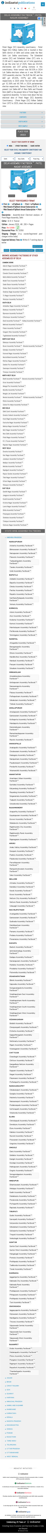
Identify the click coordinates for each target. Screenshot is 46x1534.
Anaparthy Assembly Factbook (23, 811)
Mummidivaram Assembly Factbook (20, 728)
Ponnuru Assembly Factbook (22, 1257)
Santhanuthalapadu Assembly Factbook (21, 599)
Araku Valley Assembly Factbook (24, 847)
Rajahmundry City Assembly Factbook (21, 828)
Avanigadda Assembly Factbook (23, 914)
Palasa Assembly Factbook (21, 692)
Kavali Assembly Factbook (21, 890)
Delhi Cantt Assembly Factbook (14, 411)
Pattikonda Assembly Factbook (23, 631)
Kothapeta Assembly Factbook (23, 719)
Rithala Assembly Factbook (33, 397)
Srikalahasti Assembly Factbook (23, 1227)
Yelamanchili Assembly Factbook (23, 770)
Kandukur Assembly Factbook (22, 887)
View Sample (32, 196)
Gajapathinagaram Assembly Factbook (21, 1036)
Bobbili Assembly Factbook (21, 1023)
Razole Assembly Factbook (21, 740)
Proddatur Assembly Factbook (22, 968)
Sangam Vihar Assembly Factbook (15, 332)
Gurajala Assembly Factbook (22, 1094)
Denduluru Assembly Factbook (23, 1124)
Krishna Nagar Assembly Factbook (15, 503)
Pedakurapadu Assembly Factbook (24, 1105)
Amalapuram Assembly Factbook (23, 712)
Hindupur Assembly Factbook (22, 1188)
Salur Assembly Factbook (20, 875)
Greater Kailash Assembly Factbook (15, 415)
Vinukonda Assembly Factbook (23, 1113)
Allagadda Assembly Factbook (23, 643)
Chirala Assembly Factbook (21, 586)
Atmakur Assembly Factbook (22, 883)
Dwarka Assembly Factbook (13, 451)
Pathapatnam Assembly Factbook (24, 696)
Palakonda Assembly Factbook (23, 859)
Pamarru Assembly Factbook (22, 931)
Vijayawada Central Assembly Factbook (21, 1326)
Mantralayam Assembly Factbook (24, 627)
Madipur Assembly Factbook (13, 462)
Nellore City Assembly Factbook (23, 898)
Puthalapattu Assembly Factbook (24, 1082)
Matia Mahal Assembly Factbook (14, 277)
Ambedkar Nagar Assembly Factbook (16, 306)
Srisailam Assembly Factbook (22, 668)
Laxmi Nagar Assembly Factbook (14, 506)
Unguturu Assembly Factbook (22, 1143)
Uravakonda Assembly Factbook (23, 804)
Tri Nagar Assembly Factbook (13, 295)
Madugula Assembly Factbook (22, 755)
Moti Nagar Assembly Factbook (14, 430)
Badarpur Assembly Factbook (13, 310)
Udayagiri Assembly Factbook (22, 906)
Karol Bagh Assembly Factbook (14, 419)
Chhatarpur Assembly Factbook (14, 317)
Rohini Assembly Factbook (12, 401)
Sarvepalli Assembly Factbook (22, 1219)
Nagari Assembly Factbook (21, 1074)
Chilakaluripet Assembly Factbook (24, 1090)
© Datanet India (23, 1531)
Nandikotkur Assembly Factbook (23, 657)
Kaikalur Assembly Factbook (22, 1132)
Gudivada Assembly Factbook (22, 921)
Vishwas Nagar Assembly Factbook (15, 525)
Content (11, 196)
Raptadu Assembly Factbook (22, 1207)
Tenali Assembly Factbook (21, 1269)
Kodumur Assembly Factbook (22, 620)
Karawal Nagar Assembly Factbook (15, 353)
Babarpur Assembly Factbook (13, 342)
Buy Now (39, 250)
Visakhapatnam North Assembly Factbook (22, 1001)
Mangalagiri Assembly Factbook (23, 1254)
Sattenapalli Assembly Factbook (23, 1109)
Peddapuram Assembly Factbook (23, 1291)
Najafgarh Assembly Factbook (13, 470)
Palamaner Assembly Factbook (23, 1078)
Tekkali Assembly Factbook (21, 704)
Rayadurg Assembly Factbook (22, 792)
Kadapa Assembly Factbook (21, 957)
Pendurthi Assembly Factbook (22, 766)
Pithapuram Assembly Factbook (23, 1295)
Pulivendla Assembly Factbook (23, 972)
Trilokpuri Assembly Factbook (13, 521)
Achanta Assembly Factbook (22, 545)
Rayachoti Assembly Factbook (22, 1367)
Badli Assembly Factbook (12, 379)
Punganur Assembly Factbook (22, 1360)
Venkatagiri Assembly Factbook (23, 1238)
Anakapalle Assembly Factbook (23, 747)
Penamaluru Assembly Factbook (23, 939)
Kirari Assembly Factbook (12, 382)
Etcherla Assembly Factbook (22, 1031)
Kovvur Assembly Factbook (21, 819)
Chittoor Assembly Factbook (22, 1060)
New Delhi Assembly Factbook (13, 433)
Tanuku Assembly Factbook (21, 567)
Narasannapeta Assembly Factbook (20, 687)
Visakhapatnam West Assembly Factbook (22, 1014)
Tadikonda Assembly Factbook (23, 1265)
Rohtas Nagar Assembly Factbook (15, 361)
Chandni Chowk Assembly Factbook (15, 273)
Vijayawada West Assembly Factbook (21, 1339)
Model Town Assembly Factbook (14, 281)
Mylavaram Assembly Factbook (23, 1314)
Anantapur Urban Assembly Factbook (20, 779)
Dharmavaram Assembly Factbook (24, 1184)
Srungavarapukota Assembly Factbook (21, 989)
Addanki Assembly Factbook (22, 579)
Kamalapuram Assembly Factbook (24, 961)
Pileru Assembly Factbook (21, 1356)
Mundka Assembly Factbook (13, 390)
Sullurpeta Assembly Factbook (23, 1231)
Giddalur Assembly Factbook (22, 1155)
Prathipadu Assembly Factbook (23, 1261)
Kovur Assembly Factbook (21, 894)
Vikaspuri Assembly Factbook (13, 485)
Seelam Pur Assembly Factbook (14, 364)
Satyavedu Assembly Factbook (23, 1223)
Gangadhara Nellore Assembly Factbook (22, 1065)
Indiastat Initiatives (23, 1468)
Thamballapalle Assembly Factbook (20, 1372)
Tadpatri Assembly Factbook (22, 800)
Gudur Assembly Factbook (21, 1215)
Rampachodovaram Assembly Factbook (21, 870)
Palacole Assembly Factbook (22, 557)
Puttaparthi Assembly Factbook (23, 1204)
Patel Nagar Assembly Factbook (14, 437)
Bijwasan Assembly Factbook (13, 313)
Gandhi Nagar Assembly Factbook (15, 491)
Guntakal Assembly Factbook (22, 784)
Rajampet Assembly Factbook (22, 1364)
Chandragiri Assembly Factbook (23, 1056)
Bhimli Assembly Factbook (21, 980)
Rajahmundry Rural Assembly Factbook (21, 834)
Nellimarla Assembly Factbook (23, 1041)
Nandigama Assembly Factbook (23, 1318)
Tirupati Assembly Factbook (22, 1234)
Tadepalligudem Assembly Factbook (20, 562)
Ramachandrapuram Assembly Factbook (21, 734)
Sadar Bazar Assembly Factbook (14, 284)
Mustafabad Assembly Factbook (14, 357)
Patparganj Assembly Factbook (14, 514)
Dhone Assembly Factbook (21, 653)
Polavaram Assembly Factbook (23, 1140)
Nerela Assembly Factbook (12, 397)
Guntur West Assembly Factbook (24, 1250)
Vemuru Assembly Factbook (21, 604)
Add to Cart (37, 246)
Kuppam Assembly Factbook (22, 1070)
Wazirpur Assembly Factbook (13, 299)
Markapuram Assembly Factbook (23, 1167)
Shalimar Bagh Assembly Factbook (15, 292)
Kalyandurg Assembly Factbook (23, 788)
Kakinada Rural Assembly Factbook (20, 1285)
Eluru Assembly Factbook (20, 1128)
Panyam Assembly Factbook (22, 664)
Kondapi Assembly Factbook (22, 1163)
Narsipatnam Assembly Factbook (23, 759)
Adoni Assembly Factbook (21, 612)
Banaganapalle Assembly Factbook (20, 648)
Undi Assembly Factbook (20, 571)
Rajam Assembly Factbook (21, 1045)
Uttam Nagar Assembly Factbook (14, 481)
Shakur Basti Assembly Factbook (14, 288)
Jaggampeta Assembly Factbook (23, 1277)
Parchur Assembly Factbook (21, 590)
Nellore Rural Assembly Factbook (24, 902)
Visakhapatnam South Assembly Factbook (22, 1008)
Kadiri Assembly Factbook (21, 1192)
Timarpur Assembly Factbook (13, 372)
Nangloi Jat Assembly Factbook (14, 393)
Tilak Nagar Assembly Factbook (14, 477)
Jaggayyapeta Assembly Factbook (24, 1310)
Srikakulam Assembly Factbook (23, 700)
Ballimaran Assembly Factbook (14, 269)
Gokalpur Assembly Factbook (13, 350)
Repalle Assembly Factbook (22, 594)
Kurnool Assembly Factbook (21, 623)
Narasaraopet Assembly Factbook (24, 1101)
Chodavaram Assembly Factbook (23, 751)
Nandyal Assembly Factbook (22, 660)
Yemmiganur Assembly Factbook (23, 635)
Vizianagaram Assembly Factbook (24, 1049)
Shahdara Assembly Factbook (13, 517)
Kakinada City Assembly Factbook (24, 1281)
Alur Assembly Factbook (20, 616)
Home (6, 250)
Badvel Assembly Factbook (21, 947)
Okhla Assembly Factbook (12, 510)
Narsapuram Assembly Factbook (23, 553)
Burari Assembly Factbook (12, 346)
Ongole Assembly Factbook (21, 1170)
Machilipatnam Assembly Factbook (19, 926)
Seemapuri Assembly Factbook (14, 368)
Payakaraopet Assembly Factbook (24, 763)
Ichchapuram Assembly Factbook (23, 682)
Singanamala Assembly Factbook (23, 796)
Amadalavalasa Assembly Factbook (20, 677)
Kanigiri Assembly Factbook (21, 1159)
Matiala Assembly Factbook (13, 466)
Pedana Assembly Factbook (21, 935)
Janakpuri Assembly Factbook (13, 459)
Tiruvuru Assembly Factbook (22, 1322)
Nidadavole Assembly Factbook (23, 823)
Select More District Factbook (22, 250)
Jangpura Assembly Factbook (13, 495)
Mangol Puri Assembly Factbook (14, 386)
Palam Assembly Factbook (12, 328)
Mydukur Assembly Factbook (22, 965)
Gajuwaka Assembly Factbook (22, 984)
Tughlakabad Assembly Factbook (14, 335)
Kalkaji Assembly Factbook (32, 321)
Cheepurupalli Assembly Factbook (24, 1027)
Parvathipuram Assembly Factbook (19, 863)
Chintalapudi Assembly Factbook (23, 1120)
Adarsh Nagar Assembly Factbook (15, 266)
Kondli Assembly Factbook (12, 499)
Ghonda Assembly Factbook (33, 346)
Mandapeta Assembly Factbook (23, 723)
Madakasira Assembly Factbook (23, 1196)
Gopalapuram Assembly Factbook (24, 815)
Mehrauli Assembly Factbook (13, 324)
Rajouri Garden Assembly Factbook (15, 474)
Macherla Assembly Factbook (22, 1097)
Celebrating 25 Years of (16, 1522)
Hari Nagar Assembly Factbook (14, 455)
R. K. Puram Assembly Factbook (14, 441)
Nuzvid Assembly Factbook (21, 1136)
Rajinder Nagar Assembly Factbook (15, 445)
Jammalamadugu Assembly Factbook (20, 952)
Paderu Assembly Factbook (21, 855)
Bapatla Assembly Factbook (22, 583)
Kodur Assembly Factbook (21, 1348)
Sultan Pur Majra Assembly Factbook (16, 405)
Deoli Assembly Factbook (12, 321)
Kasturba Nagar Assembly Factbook (15, 422)
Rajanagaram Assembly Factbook (23, 839)
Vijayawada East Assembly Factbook (20, 1333)
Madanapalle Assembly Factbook (24, 1352)
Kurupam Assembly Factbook (22, 851)
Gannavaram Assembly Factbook (23, 715)
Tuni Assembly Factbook (20, 1302)
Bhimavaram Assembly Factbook (23, 549)
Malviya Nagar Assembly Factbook (15, 426)
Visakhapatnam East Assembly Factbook (22, 995)
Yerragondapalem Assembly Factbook (21, 1175)
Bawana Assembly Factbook (32, 379)
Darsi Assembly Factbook (20, 1151)
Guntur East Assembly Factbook (23, 1246)
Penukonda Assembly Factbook (23, 1200)
